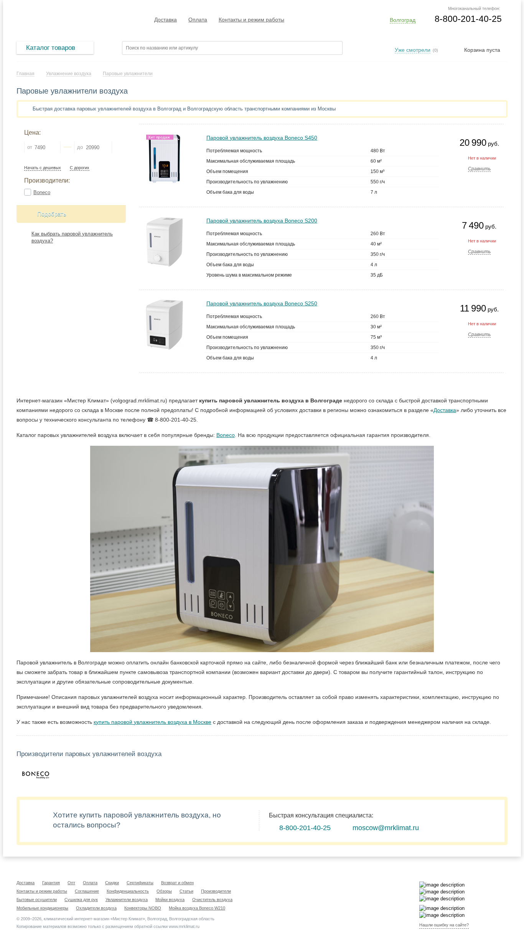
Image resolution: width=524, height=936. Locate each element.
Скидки (112, 882)
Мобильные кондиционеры (42, 908)
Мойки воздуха (170, 899)
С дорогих (79, 168)
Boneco (41, 192)
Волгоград (402, 20)
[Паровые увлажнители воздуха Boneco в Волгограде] (35, 775)
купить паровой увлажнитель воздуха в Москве (152, 722)
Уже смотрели (412, 50)
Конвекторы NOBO (142, 908)
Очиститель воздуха (212, 899)
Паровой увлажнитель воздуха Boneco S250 (261, 303)
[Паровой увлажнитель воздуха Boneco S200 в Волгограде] (164, 220)
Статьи (186, 891)
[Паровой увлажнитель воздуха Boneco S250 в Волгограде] (164, 303)
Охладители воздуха (96, 908)
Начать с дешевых (42, 168)
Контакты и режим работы (251, 19)
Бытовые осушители (36, 899)
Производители (216, 891)
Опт (71, 882)
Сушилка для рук (81, 899)
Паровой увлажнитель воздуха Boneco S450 (261, 138)
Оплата (197, 19)
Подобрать (51, 214)
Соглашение (87, 891)
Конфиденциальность (128, 891)
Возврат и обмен (177, 882)
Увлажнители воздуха (126, 899)
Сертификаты (140, 882)
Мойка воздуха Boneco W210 (197, 908)
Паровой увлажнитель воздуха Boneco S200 (261, 221)
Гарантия (51, 882)
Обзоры (164, 891)
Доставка (165, 19)
